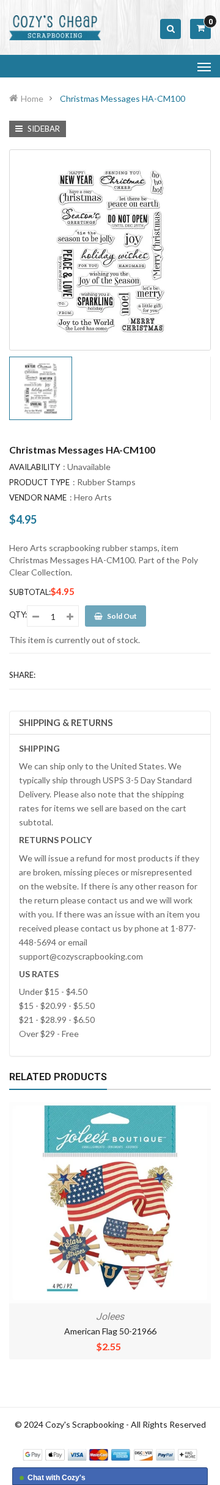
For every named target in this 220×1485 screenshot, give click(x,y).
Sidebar (43, 129)
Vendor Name (38, 497)
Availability (34, 467)
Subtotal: (30, 592)
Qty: (18, 614)
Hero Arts (93, 497)
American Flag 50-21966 (110, 1331)
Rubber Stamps (106, 482)
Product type (39, 482)
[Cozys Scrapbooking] (110, 1453)
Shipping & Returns (65, 722)
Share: (22, 675)
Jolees (110, 1316)
